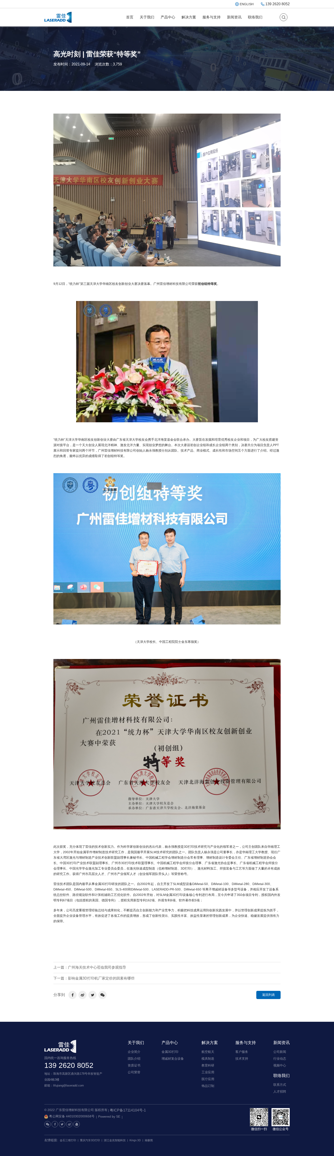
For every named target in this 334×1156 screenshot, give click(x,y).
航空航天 (208, 1052)
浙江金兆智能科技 (115, 1140)
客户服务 (241, 1052)
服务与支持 (211, 17)
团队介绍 (134, 1058)
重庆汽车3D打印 (90, 1140)
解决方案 (189, 17)
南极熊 (149, 1140)
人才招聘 (279, 1091)
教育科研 (208, 1065)
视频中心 (279, 1065)
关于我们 (147, 17)
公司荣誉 (134, 1072)
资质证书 (134, 1065)
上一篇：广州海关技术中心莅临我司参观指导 (89, 967)
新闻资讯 (234, 17)
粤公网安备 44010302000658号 (72, 1116)
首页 (129, 17)
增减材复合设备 (173, 1058)
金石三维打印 (68, 1140)
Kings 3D (135, 1140)
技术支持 (241, 1058)
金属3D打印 (170, 1052)
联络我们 (255, 17)
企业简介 (134, 1052)
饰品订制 (208, 1086)
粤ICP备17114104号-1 (128, 1110)
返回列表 (268, 995)
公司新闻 (279, 1052)
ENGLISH (247, 4)
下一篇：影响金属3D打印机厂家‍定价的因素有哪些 (94, 978)
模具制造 (208, 1058)
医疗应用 (208, 1079)
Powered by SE (109, 1116)
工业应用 (208, 1072)
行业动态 (279, 1058)
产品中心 (168, 17)
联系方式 (279, 1084)
